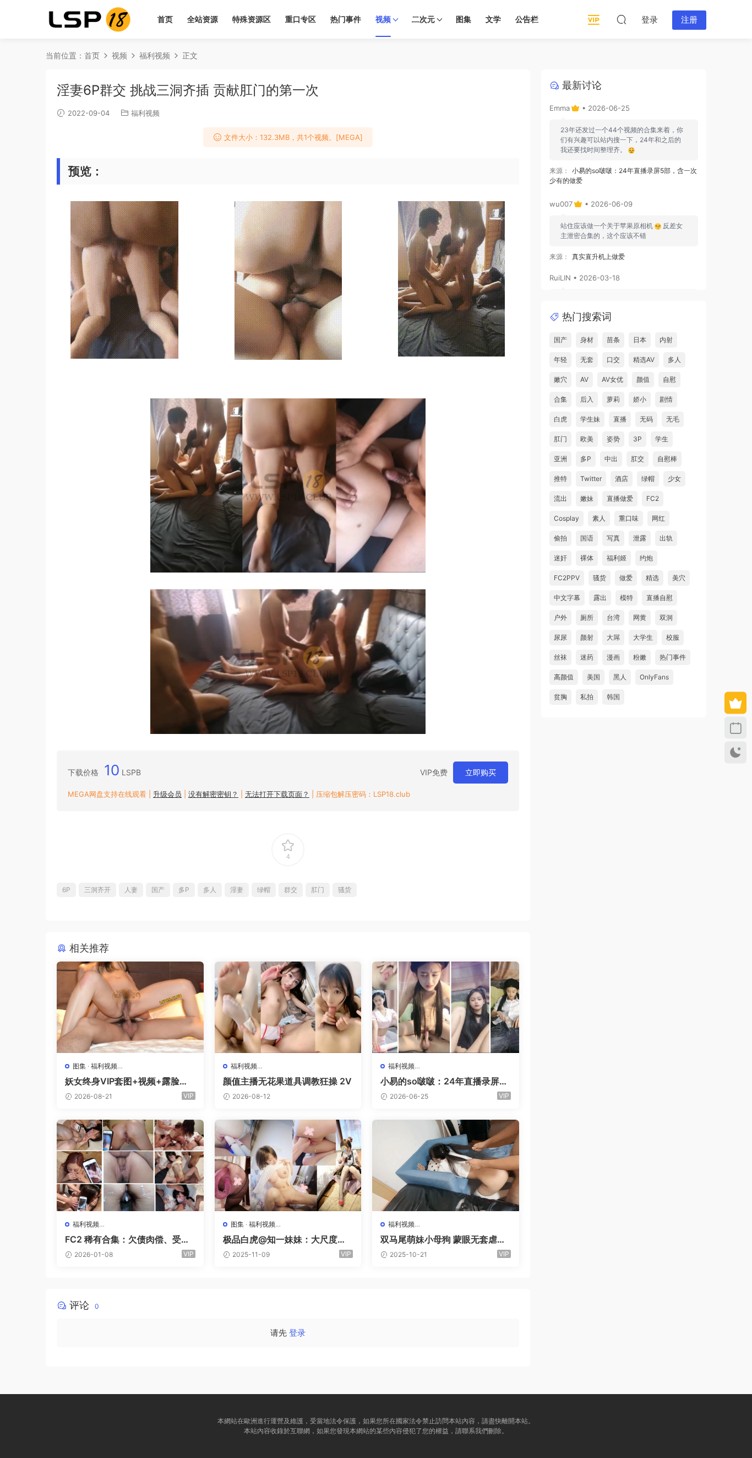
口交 (613, 359)
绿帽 (263, 889)
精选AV (644, 359)
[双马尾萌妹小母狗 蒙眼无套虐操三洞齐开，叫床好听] (445, 1165)
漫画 (613, 657)
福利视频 (145, 113)
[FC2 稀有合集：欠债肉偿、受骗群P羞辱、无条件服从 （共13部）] (130, 1165)
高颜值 (564, 677)
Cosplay (566, 518)
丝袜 (560, 657)
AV (584, 379)
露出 (600, 597)
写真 (613, 538)
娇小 (639, 399)
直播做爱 (620, 498)
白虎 (560, 419)
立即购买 (480, 772)
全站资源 (202, 19)
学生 (661, 439)
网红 (658, 518)
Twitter (591, 478)
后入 (586, 399)
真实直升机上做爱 (598, 256)
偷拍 (560, 538)
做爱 (626, 578)
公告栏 (526, 19)
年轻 (560, 359)
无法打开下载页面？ (277, 794)
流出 (560, 498)
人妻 (131, 889)
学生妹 (590, 419)
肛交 (637, 459)
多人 (209, 889)
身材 (586, 340)
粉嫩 (639, 657)
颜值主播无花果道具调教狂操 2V (287, 1081)
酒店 (621, 478)
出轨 (666, 538)
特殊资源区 (251, 19)
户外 (560, 617)
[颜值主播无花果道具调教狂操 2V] (288, 1007)
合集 (560, 399)
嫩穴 (560, 379)
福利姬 (616, 558)
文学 (493, 19)
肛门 (317, 889)
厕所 (586, 617)
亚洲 (560, 459)
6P (66, 889)
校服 (672, 637)
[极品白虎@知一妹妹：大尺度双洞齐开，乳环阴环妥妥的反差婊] (288, 1165)
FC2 (652, 498)
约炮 (646, 558)
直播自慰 (659, 597)
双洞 (666, 617)
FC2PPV (567, 578)
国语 (586, 538)
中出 (611, 459)
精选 (652, 578)
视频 (383, 19)
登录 (297, 1332)
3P (637, 439)
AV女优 (612, 379)
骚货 (344, 889)
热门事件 (345, 19)
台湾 (613, 617)
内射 (666, 340)
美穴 (678, 578)
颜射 (586, 637)
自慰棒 (667, 459)
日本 (639, 340)
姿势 (613, 439)
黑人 (619, 677)
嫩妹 (586, 498)
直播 (619, 419)
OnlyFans (654, 677)
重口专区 (300, 19)
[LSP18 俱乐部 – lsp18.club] (90, 19)
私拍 (586, 697)
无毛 (672, 419)
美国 (593, 677)
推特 (560, 478)
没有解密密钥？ (213, 794)
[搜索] (621, 19)
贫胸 (560, 697)
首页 (165, 19)
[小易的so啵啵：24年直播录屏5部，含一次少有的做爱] (445, 1007)
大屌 (613, 637)
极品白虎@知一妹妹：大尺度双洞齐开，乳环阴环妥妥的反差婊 (284, 1239)
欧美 (586, 439)
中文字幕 (567, 597)
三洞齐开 (97, 889)
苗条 (613, 340)
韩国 (613, 697)
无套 (586, 359)
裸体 (586, 558)
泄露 (639, 538)
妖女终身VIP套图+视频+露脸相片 (126, 1081)
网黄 (639, 617)
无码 (646, 419)
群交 (290, 889)
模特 (626, 597)
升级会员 (167, 794)
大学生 (643, 637)
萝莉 (613, 399)
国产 (158, 889)
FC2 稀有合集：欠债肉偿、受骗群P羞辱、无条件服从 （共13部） (127, 1239)
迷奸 (560, 558)
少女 (674, 478)
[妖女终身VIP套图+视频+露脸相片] (130, 1007)
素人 (599, 518)
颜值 (643, 379)
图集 (463, 19)
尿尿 (560, 637)
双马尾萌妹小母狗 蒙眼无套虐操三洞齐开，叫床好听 (443, 1239)
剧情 (666, 399)
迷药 (586, 657)
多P (183, 889)
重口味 (629, 518)
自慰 (669, 379)
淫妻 (236, 889)
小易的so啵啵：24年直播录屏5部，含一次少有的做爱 (442, 1081)
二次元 (423, 19)
